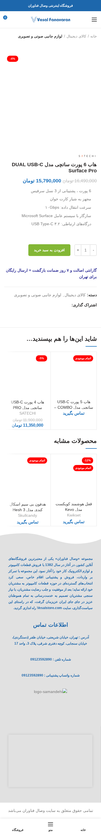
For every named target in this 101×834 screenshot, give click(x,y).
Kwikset (74, 515)
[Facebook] (66, 305)
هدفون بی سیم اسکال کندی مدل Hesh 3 (28, 507)
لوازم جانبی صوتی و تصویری (40, 36)
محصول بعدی (83, 44)
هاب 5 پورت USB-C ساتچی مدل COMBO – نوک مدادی (73, 407)
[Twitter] (59, 305)
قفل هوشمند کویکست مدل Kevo (74, 507)
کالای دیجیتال (76, 36)
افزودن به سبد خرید (49, 250)
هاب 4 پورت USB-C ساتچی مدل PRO (27, 405)
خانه (93, 36)
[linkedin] (46, 305)
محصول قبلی (94, 44)
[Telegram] (40, 305)
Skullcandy (27, 515)
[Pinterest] (53, 305)
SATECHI (27, 413)
